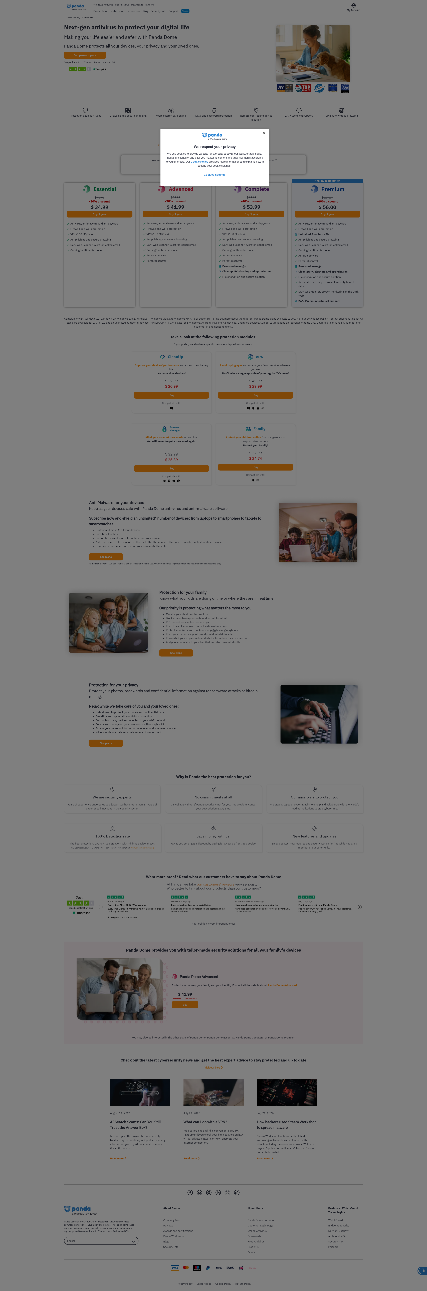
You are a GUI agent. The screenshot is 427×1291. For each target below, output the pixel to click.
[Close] (264, 133)
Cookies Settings (215, 174)
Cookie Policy (199, 161)
